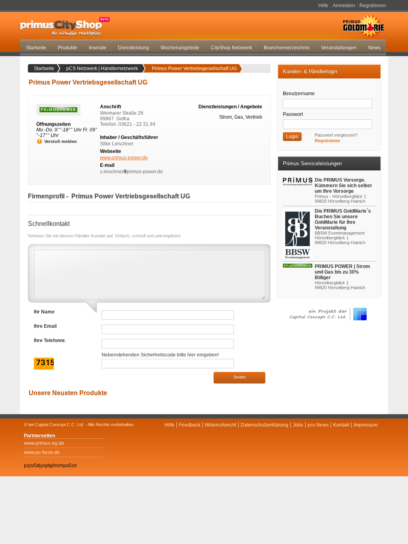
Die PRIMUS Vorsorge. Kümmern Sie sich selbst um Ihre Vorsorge (343, 185)
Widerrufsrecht (220, 425)
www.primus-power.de (124, 157)
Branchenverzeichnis (287, 48)
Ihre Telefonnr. (50, 340)
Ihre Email (45, 326)
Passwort (293, 114)
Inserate (97, 48)
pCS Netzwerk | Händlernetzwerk (102, 68)
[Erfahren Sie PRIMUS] (298, 181)
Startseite (36, 48)
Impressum (366, 425)
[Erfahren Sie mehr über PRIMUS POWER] (298, 266)
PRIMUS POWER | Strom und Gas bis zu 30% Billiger (342, 272)
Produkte (67, 48)
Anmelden (344, 5)
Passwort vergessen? (336, 135)
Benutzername (299, 93)
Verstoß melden (60, 141)
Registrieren (372, 5)
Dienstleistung (133, 48)
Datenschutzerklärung (264, 425)
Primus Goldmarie (363, 26)
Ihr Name (44, 312)
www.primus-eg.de (44, 443)
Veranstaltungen (339, 48)
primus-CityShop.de (65, 26)
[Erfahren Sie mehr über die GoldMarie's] (298, 233)
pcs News (318, 425)
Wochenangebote (180, 48)
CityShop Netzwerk (231, 48)
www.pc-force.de (42, 452)
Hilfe (323, 5)
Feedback (189, 425)
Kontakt (341, 425)
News (374, 48)
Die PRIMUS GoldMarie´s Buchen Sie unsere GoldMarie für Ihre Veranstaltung (343, 219)
